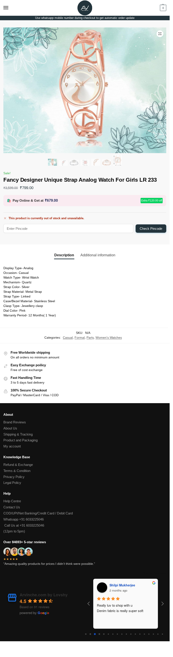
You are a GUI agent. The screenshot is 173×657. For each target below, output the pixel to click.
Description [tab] (64, 255)
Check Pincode (151, 228)
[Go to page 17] (162, 634)
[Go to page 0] (85, 634)
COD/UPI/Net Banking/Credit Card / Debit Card (38, 513)
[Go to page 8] (121, 634)
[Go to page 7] (117, 634)
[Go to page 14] (148, 634)
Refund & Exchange (18, 465)
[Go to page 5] (108, 634)
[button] (162, 8)
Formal (80, 337)
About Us (10, 428)
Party (90, 337)
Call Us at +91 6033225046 (23, 525)
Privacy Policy (14, 477)
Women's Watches (109, 337)
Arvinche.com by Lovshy (44, 595)
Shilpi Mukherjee (122, 585)
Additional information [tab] (97, 255)
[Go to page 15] (153, 634)
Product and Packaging (20, 440)
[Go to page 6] (112, 634)
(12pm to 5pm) (14, 531)
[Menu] (10, 7)
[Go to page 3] (99, 634)
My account (12, 446)
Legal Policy (12, 483)
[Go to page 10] (130, 634)
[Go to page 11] (135, 634)
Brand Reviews (14, 422)
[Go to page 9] (126, 634)
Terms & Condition (16, 471)
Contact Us (11, 507)
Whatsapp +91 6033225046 (23, 519)
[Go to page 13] (144, 634)
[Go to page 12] (139, 634)
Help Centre (12, 501)
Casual (68, 337)
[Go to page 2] (95, 634)
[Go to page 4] (104, 634)
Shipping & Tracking (18, 434)
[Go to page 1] (90, 634)
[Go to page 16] (157, 634)
